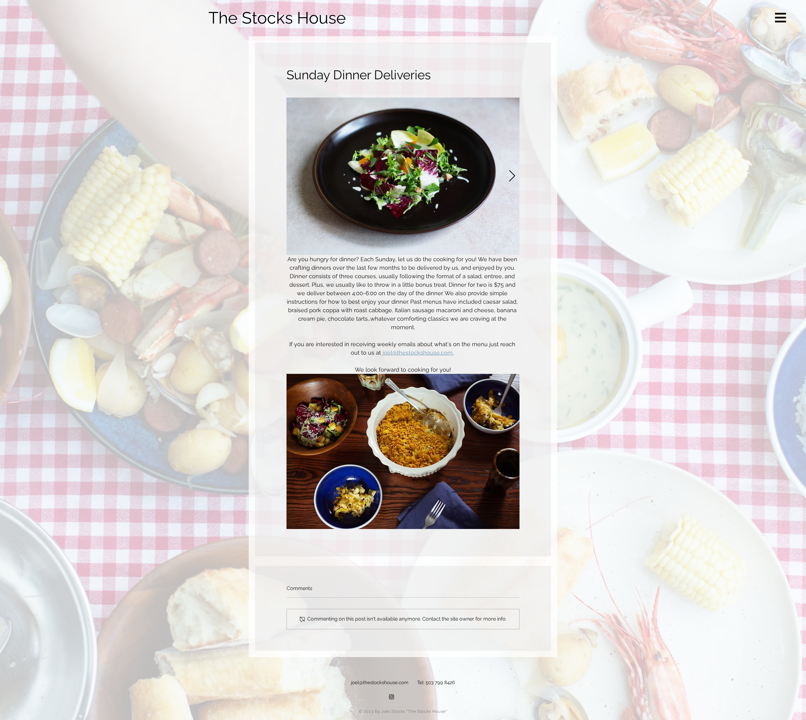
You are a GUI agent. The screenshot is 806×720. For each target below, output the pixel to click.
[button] (780, 18)
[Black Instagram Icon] (391, 697)
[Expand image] (403, 176)
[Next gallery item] (512, 176)
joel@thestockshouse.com (379, 682)
